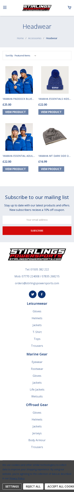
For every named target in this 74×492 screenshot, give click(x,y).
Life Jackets (37, 389)
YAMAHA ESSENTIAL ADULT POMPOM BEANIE (19, 155)
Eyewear (37, 362)
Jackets (37, 325)
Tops (37, 339)
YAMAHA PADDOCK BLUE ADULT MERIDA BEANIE (17, 98)
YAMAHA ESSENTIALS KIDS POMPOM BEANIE (53, 98)
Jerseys (37, 433)
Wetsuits (37, 396)
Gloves (37, 311)
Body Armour (37, 440)
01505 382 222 (39, 269)
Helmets (37, 318)
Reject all (33, 486)
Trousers (37, 346)
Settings (12, 486)
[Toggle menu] (4, 7)
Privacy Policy (16, 478)
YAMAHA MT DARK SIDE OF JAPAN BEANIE (54, 155)
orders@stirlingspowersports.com (37, 283)
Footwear (37, 369)
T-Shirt (37, 332)
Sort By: (9, 55)
